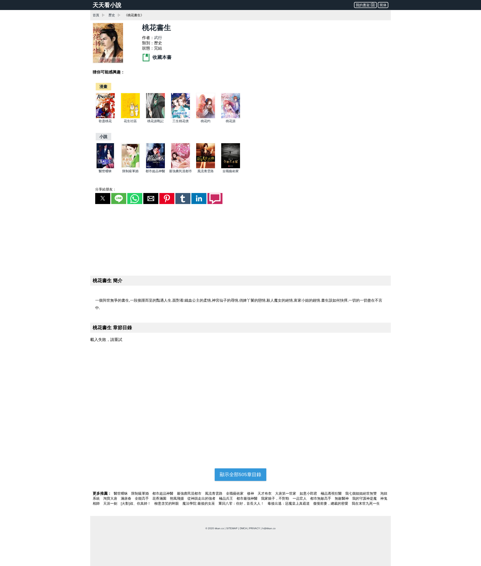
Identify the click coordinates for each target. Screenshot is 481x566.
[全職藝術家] (230, 167)
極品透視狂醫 (332, 493)
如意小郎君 (309, 493)
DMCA (243, 528)
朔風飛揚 (177, 498)
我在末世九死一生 (366, 503)
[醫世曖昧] (105, 167)
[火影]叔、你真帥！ (136, 503)
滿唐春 (126, 498)
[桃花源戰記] (155, 117)
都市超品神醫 (155, 171)
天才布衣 (265, 493)
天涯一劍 (110, 503)
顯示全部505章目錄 (240, 474)
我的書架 (363, 5)
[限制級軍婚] (130, 167)
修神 (251, 493)
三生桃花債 (180, 121)
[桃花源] (230, 117)
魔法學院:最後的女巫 (199, 503)
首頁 (96, 15)
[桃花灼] (205, 117)
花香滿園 (159, 498)
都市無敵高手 (321, 498)
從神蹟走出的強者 (201, 498)
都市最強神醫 (247, 498)
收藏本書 (161, 57)
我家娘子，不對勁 (275, 498)
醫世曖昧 (105, 171)
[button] (102, 198)
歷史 (111, 15)
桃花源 (230, 121)
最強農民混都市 (180, 171)
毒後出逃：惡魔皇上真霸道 (289, 503)
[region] (240, 239)
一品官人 (300, 498)
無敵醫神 (342, 498)
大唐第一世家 (286, 493)
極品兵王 (226, 498)
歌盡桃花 (105, 121)
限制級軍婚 (130, 171)
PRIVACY (254, 528)
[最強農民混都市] (180, 167)
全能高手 (142, 498)
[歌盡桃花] (105, 117)
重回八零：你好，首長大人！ (241, 503)
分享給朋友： (105, 189)
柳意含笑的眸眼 (167, 503)
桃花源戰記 (155, 121)
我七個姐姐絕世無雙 (361, 493)
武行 (158, 38)
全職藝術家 (230, 171)
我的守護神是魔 (365, 498)
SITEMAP (231, 528)
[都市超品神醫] (155, 167)
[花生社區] (130, 117)
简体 (383, 5)
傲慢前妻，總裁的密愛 (331, 503)
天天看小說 (107, 5)
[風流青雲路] (205, 167)
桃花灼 (205, 121)
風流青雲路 (205, 171)
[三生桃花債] (180, 117)
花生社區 (130, 121)
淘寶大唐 (110, 498)
